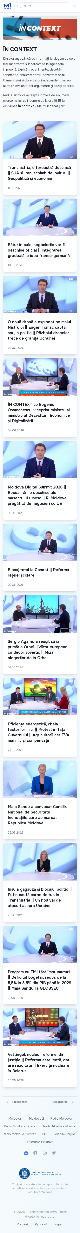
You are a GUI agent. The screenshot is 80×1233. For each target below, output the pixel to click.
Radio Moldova (61, 1118)
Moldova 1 (15, 1118)
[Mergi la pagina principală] (7, 6)
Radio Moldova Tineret (20, 1126)
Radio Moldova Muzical (59, 1126)
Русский (41, 1224)
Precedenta (19, 1102)
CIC (44, 1134)
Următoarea (60, 1102)
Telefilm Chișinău (65, 1134)
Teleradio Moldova (40, 1142)
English (58, 1224)
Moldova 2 (36, 1118)
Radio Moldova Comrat (19, 1134)
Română (23, 1224)
